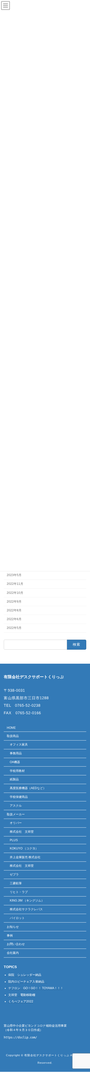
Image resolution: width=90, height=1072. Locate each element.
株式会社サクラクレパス (26, 909)
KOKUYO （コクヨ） (24, 848)
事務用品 (16, 753)
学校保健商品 (19, 797)
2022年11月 (15, 584)
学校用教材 (17, 771)
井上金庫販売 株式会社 (25, 857)
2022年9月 (14, 601)
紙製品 (14, 779)
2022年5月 (14, 628)
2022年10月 (15, 593)
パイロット (17, 918)
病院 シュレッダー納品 (24, 975)
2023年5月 (14, 575)
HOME (11, 728)
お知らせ (13, 927)
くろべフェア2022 (20, 1001)
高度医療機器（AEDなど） (28, 788)
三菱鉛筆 (16, 883)
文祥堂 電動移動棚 (21, 995)
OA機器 (15, 762)
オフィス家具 (19, 745)
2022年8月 (14, 610)
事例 (10, 935)
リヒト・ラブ (19, 892)
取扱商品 (13, 736)
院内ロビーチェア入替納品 (27, 981)
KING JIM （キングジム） (27, 901)
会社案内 (13, 953)
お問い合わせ (16, 944)
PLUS (14, 840)
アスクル (16, 805)
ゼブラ (14, 874)
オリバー (16, 823)
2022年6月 (14, 619)
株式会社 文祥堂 (22, 831)
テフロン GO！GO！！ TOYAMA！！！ (35, 988)
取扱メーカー (16, 814)
